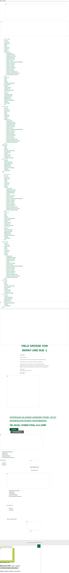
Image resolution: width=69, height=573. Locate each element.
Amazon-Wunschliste (8, 95)
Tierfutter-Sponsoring (8, 94)
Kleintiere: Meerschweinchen (12, 71)
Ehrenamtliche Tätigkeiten (9, 100)
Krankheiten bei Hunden (11, 56)
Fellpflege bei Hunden (10, 54)
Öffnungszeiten (7, 43)
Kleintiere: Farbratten (10, 64)
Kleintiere (6, 81)
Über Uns (6, 40)
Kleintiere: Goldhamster (10, 67)
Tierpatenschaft (7, 238)
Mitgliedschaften (7, 97)
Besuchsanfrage (7, 84)
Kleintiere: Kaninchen (10, 70)
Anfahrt (5, 44)
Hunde (5, 78)
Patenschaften (7, 170)
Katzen (5, 80)
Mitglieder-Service (7, 98)
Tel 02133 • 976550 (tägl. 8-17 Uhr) (28, 425)
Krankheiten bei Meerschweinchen (13, 73)
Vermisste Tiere (7, 88)
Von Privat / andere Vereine (9, 83)
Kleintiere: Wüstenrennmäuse (12, 74)
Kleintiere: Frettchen (10, 66)
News (5, 104)
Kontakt (5, 46)
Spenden (6, 160)
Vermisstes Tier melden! (8, 90)
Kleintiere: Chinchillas (10, 126)
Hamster (8, 194)
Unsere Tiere (6, 77)
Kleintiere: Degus (9, 60)
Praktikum (6, 101)
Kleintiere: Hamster (10, 68)
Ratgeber (6, 187)
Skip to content (3, 0)
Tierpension (6, 49)
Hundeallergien (9, 53)
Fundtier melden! (7, 87)
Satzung (5, 50)
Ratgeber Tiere (7, 51)
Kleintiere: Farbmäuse (10, 63)
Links (5, 76)
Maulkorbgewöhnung (10, 57)
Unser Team (6, 109)
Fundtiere (6, 153)
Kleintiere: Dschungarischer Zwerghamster (14, 61)
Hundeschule (6, 47)
